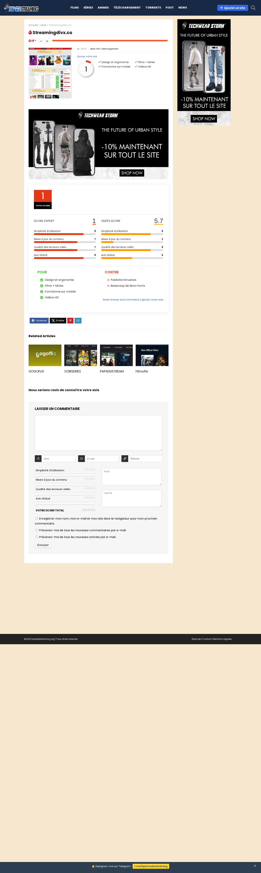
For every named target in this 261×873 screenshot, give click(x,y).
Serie (43, 25)
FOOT (170, 8)
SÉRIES (88, 8)
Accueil (33, 25)
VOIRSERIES (72, 371)
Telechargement (109, 48)
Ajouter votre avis (87, 56)
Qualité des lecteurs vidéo (53, 489)
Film (98, 48)
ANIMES (103, 8)
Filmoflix (142, 371)
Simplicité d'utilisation (50, 470)
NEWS (182, 8)
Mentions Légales (222, 638)
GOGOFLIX (36, 371)
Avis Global (43, 498)
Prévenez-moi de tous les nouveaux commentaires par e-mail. (82, 530)
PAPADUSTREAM (112, 371)
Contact (206, 638)
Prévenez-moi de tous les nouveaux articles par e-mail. (77, 537)
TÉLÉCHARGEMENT (127, 8)
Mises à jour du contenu (51, 480)
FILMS (74, 8)
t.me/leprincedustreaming (150, 866)
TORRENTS (153, 8)
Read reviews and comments (121, 299)
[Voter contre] (41, 41)
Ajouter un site (234, 8)
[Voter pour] (47, 41)
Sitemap (196, 638)
